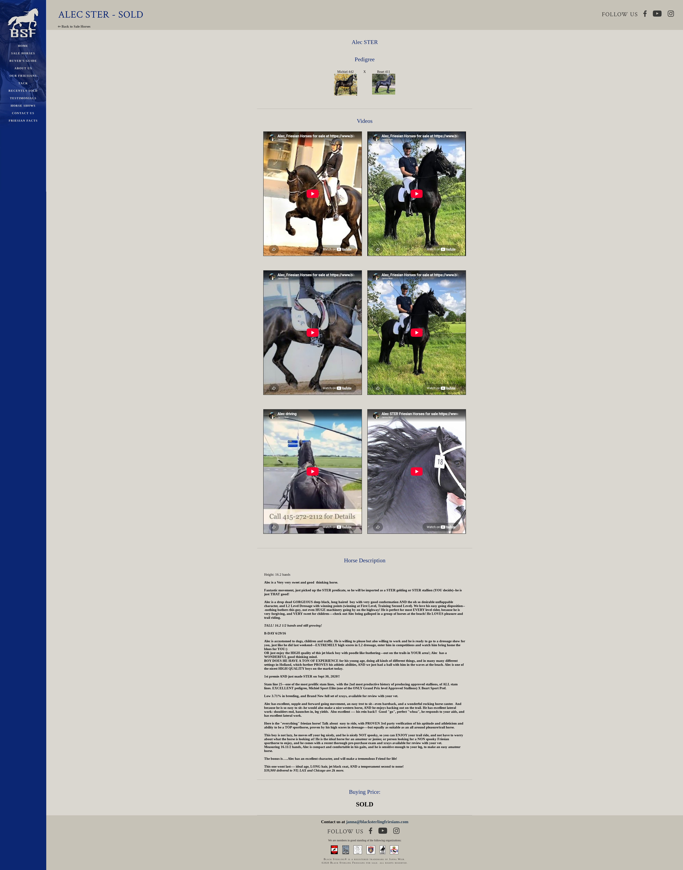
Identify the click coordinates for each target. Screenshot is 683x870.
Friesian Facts (23, 120)
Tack (23, 83)
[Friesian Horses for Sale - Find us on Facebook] (370, 828)
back (674, 853)
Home (23, 45)
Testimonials (23, 98)
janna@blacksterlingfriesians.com (377, 821)
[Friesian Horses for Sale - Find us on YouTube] (382, 829)
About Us (23, 68)
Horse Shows (23, 105)
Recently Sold (23, 90)
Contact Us (23, 113)
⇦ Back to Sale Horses (74, 26)
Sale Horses (23, 53)
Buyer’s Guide (23, 60)
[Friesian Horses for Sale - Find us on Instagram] (396, 829)
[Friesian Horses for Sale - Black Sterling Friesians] (23, 7)
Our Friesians (23, 75)
